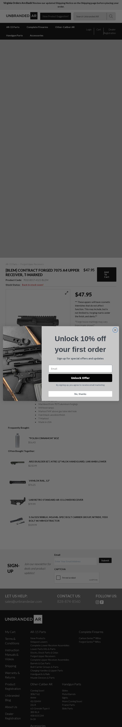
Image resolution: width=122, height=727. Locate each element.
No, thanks (80, 394)
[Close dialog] (115, 330)
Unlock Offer (80, 378)
